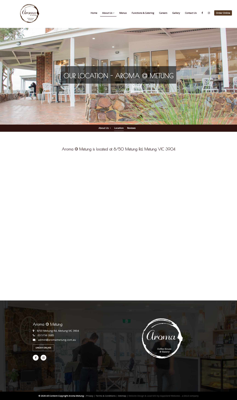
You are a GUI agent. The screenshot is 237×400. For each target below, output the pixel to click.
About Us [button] (107, 12)
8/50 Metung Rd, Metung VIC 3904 (58, 330)
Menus (123, 12)
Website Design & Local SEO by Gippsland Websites (154, 395)
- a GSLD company (190, 395)
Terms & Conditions (106, 395)
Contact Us (191, 12)
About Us (104, 128)
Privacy (89, 395)
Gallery (176, 12)
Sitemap (122, 395)
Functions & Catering (143, 12)
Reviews (131, 128)
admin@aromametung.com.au (57, 340)
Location (119, 128)
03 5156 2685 (46, 335)
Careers (163, 12)
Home (94, 12)
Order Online (223, 12)
